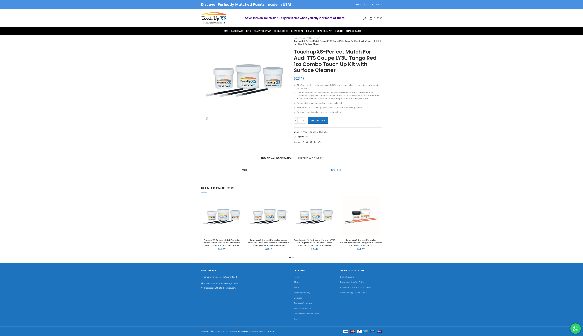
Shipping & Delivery (309, 158)
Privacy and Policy (302, 308)
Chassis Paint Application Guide (355, 287)
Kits (310, 38)
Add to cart (318, 120)
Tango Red (336, 169)
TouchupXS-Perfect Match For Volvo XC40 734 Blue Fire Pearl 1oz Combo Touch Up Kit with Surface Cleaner (222, 243)
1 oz (316, 38)
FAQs (296, 287)
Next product (380, 41)
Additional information (276, 158)
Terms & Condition (303, 303)
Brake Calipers (347, 276)
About (297, 282)
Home (296, 38)
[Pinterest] (311, 142)
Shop (304, 38)
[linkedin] (315, 142)
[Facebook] (303, 142)
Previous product (374, 41)
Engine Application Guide (352, 282)
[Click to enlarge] (207, 119)
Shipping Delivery (302, 292)
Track (296, 319)
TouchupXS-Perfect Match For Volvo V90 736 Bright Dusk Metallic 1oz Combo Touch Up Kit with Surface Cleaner (314, 243)
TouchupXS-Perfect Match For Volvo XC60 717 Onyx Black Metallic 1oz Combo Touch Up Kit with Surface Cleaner (268, 243)
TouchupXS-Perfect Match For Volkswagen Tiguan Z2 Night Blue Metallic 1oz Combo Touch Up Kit (361, 243)
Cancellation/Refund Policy (306, 313)
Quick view (240, 200)
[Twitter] (307, 142)
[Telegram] (319, 142)
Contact (298, 297)
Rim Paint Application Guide (353, 292)
